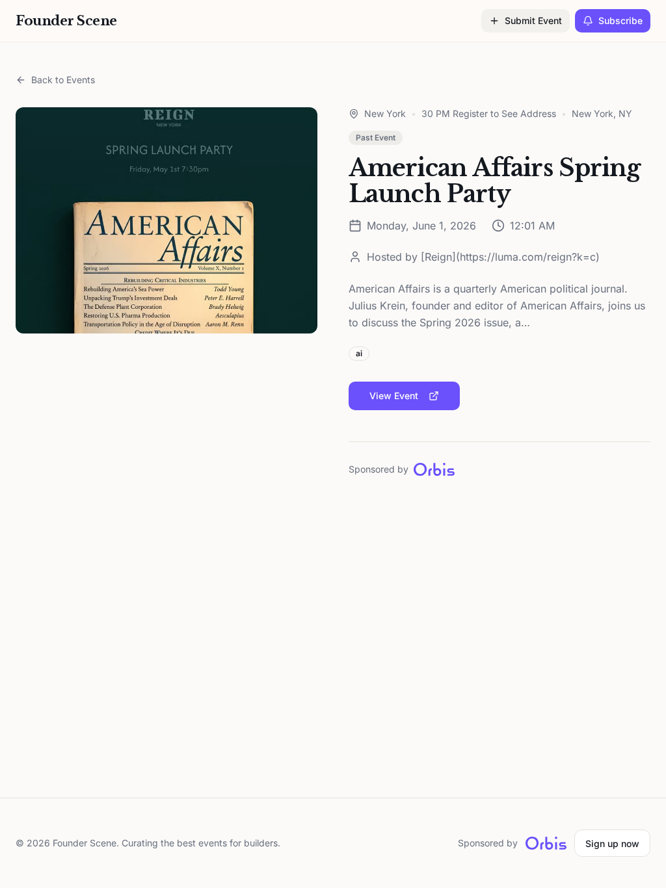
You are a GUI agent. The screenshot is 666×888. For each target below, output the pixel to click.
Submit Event (533, 20)
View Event (393, 395)
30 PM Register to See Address (488, 113)
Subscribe (620, 20)
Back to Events (63, 79)
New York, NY (602, 113)
